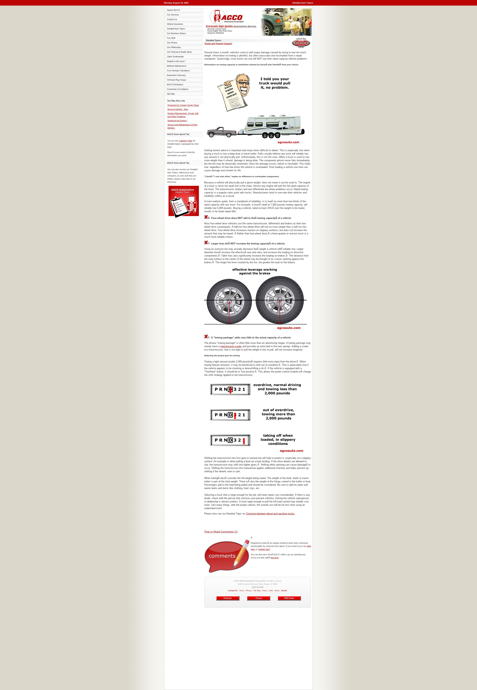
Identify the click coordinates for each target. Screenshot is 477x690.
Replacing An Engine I (177, 120)
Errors (277, 591)
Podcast (228, 598)
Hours (264, 591)
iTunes (258, 598)
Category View (185, 141)
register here (264, 549)
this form (275, 558)
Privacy (249, 591)
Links (271, 591)
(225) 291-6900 (257, 587)
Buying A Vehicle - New (178, 109)
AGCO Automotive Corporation (252, 581)
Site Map (257, 591)
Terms (241, 591)
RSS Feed (289, 598)
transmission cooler (230, 346)
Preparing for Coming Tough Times (183, 105)
